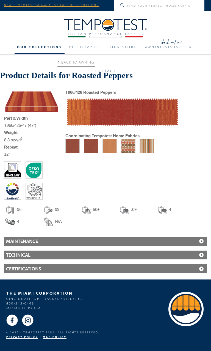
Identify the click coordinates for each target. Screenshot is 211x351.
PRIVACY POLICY (22, 337)
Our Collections (39, 47)
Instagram (28, 320)
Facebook (12, 320)
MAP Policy (54, 337)
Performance (85, 47)
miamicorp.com (23, 308)
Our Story (123, 47)
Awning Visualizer (168, 47)
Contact (105, 71)
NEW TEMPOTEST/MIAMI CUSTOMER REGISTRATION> (51, 5)
